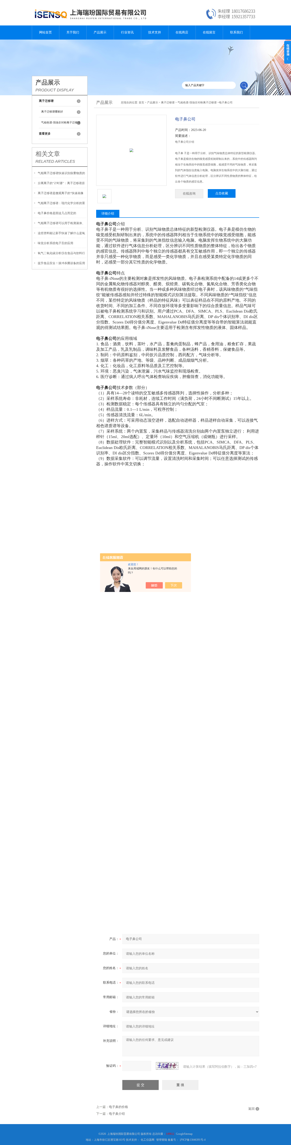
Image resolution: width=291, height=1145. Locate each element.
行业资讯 (127, 32)
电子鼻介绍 (117, 1113)
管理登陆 (161, 1139)
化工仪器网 (147, 1139)
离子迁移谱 (168, 102)
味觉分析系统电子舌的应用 (55, 243)
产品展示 (100, 32)
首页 (141, 102)
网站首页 (45, 32)
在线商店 (182, 32)
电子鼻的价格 (118, 1107)
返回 (251, 1108)
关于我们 (72, 32)
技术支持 (154, 32)
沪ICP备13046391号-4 (193, 1139)
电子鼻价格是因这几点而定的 (57, 213)
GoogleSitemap (184, 1133)
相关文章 (47, 153)
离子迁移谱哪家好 (52, 111)
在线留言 (209, 32)
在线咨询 (189, 193)
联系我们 (236, 32)
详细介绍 (107, 213)
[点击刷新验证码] (167, 1066)
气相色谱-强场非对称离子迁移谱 (60, 122)
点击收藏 (221, 193)
